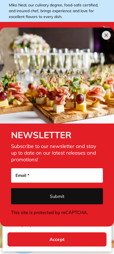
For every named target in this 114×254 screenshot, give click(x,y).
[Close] (106, 35)
